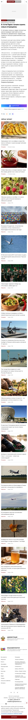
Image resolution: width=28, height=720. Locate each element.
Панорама (17, 657)
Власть (2, 661)
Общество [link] (3, 231)
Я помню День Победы (20, 673)
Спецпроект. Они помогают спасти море (20, 676)
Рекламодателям (19, 681)
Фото (2, 673)
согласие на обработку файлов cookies (11, 713)
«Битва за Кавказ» (19, 659)
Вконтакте (11, 692)
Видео (2, 676)
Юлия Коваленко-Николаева (8, 22)
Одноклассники (14, 692)
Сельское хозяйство (5, 680)
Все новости (4, 657)
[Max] (13, 114)
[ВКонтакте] (4, 114)
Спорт (2, 668)
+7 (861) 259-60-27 (14, 699)
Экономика (3, 664)
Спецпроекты (18, 666)
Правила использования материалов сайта (21, 685)
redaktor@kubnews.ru (14, 701)
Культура (3, 671)
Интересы (3, 683)
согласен (14, 717)
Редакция (17, 679)
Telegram (17, 692)
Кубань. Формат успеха (20, 671)
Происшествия (4, 666)
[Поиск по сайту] (26, 1)
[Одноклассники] (7, 114)
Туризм (2, 678)
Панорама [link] (3, 146)
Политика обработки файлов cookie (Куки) (20, 688)
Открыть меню (1, 1)
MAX (22, 109)
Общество (4, 20)
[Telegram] (10, 114)
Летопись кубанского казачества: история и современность (20, 663)
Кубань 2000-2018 (19, 668)
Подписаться (15, 105)
